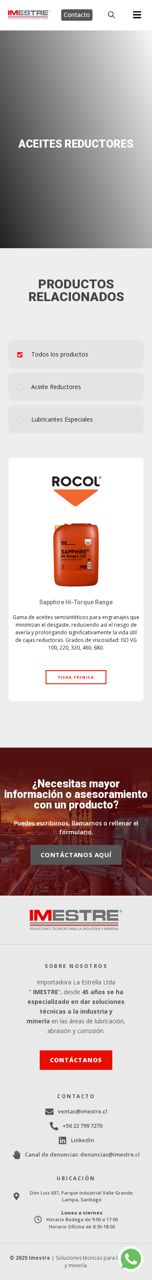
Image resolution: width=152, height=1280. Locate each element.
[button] (137, 15)
